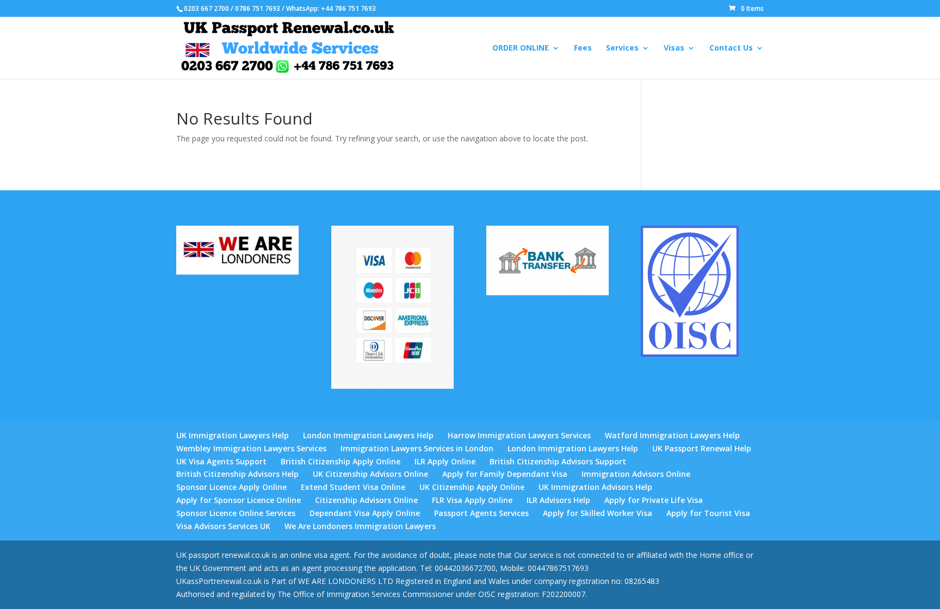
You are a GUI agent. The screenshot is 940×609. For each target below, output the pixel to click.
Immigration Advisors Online (636, 474)
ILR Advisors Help (558, 500)
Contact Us (731, 48)
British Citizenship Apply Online (340, 461)
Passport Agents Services (481, 513)
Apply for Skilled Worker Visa (597, 513)
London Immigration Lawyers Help (368, 435)
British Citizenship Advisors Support (558, 461)
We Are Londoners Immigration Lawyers (360, 526)
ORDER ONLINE (520, 48)
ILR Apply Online (445, 461)
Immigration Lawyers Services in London (417, 448)
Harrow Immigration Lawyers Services (519, 435)
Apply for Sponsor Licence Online (238, 500)
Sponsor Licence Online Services (235, 513)
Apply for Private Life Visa (653, 500)
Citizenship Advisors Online (366, 500)
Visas (674, 48)
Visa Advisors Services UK (223, 526)
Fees (583, 48)
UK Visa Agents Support (221, 461)
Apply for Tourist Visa (708, 513)
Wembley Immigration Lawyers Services (251, 448)
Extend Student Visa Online (353, 487)
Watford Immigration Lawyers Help (672, 435)
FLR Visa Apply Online (472, 500)
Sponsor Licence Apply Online (231, 487)
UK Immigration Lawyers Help (232, 435)
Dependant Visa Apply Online (365, 513)
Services (622, 48)
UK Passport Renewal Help (701, 448)
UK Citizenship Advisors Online (370, 474)
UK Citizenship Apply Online (471, 487)
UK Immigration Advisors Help (595, 487)
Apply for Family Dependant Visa (504, 474)
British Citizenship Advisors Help (237, 474)
